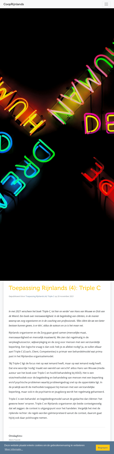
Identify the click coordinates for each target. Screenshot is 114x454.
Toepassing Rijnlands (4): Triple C (40, 296)
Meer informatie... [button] (14, 449)
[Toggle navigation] (106, 4)
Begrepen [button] (103, 447)
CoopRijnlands (14, 4)
